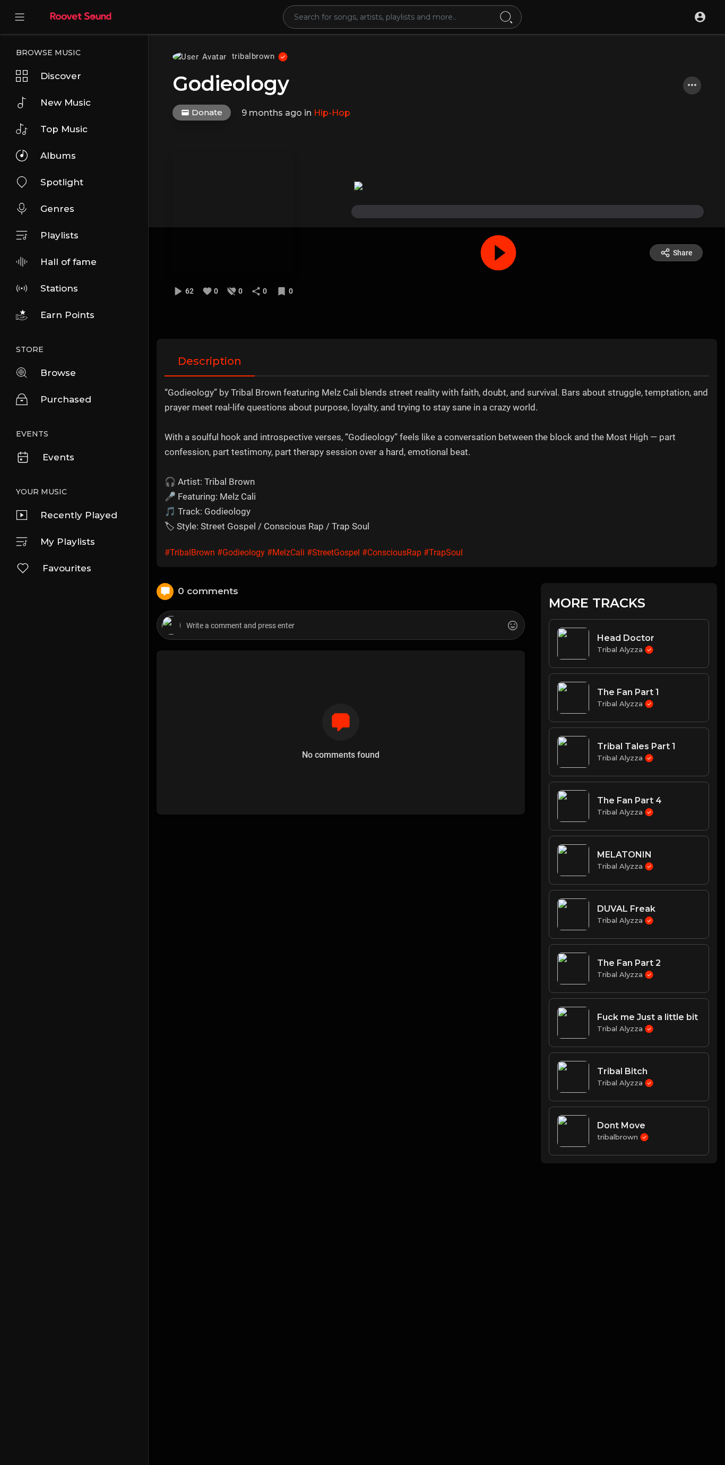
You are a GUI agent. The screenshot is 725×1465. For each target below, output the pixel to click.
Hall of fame (68, 261)
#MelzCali (286, 552)
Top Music (64, 129)
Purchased (65, 399)
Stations (59, 288)
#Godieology (241, 552)
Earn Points (67, 315)
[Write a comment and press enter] (340, 625)
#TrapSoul (443, 552)
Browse (58, 372)
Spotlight (61, 182)
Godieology (230, 83)
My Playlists (67, 541)
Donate (205, 112)
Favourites (66, 568)
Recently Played (78, 515)
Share (683, 253)
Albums (58, 155)
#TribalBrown (190, 552)
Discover (60, 76)
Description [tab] (209, 361)
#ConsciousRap (391, 552)
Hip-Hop (332, 113)
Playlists (59, 235)
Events (58, 457)
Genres (57, 208)
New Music (65, 102)
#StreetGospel (333, 552)
